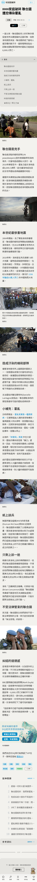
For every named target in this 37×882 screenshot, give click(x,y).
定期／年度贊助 (11, 739)
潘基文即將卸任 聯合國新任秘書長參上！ (22, 834)
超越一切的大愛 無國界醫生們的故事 (22, 786)
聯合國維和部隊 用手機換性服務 (22, 812)
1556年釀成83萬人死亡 (17, 276)
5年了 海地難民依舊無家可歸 (22, 807)
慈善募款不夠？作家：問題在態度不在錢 (22, 802)
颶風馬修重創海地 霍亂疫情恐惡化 (22, 818)
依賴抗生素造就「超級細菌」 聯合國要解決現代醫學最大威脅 (22, 828)
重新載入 (18, 870)
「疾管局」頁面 (15, 437)
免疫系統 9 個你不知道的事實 (23, 797)
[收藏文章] (29, 20)
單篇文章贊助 (10, 734)
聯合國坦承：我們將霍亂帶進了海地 (22, 791)
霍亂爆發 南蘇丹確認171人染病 (22, 823)
